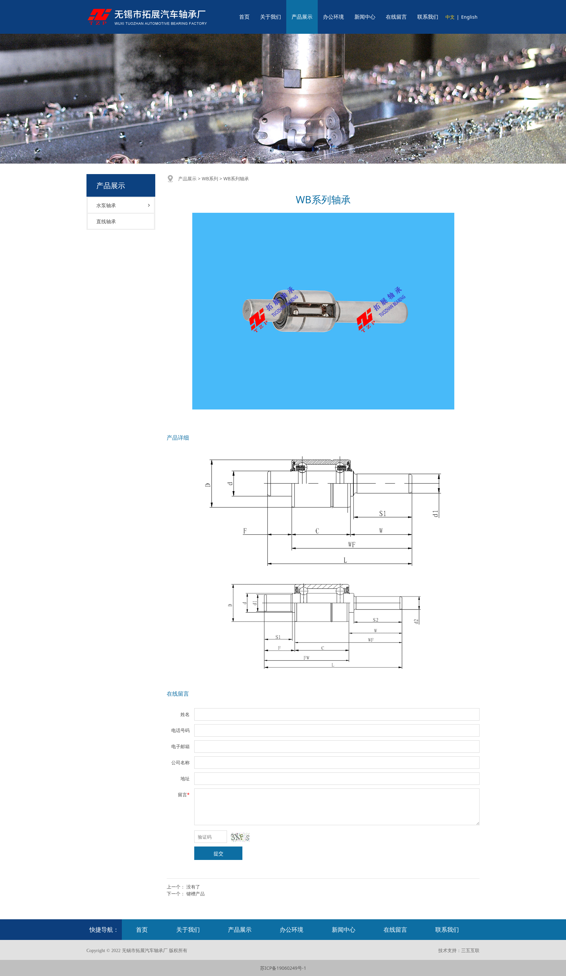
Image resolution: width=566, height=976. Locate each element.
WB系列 (210, 178)
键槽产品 (195, 893)
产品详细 (178, 437)
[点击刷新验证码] (240, 837)
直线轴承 (106, 221)
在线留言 (396, 16)
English (469, 17)
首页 (244, 16)
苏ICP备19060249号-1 (283, 968)
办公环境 (333, 16)
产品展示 (302, 16)
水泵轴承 (106, 205)
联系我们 (427, 16)
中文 (450, 17)
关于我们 (270, 16)
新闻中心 (364, 16)
